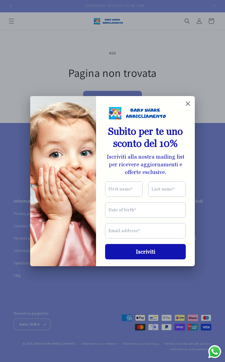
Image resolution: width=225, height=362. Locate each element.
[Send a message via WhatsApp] (214, 351)
